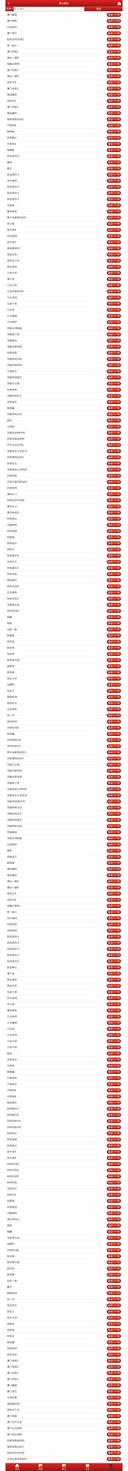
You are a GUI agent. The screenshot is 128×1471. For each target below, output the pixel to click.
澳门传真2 (63, 70)
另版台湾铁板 (63, 328)
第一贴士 (63, 45)
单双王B (63, 82)
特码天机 (63, 574)
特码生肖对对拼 (63, 500)
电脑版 (63, 150)
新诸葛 (63, 635)
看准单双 (63, 211)
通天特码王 (63, 512)
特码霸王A (63, 568)
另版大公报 (63, 383)
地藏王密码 (63, 64)
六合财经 (63, 322)
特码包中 (63, 543)
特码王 (63, 549)
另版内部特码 (63, 365)
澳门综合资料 (63, 1434)
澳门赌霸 (63, 14)
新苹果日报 (63, 660)
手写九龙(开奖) (63, 445)
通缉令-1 (63, 494)
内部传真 (63, 352)
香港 (110, 1469)
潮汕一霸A (63, 76)
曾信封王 (63, 703)
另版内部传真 (63, 346)
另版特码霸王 (63, 377)
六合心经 (63, 285)
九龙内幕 (63, 1397)
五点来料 (63, 592)
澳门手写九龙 (63, 1422)
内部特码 (63, 488)
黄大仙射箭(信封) (63, 217)
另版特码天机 (63, 359)
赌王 (63, 168)
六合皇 (63, 309)
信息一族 (63, 629)
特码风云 (63, 518)
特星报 (63, 537)
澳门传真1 (63, 51)
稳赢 (63, 617)
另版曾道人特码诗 (63, 469)
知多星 (63, 654)
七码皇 (63, 426)
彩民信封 (63, 1354)
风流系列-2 (63, 199)
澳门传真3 (63, 88)
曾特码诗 (63, 721)
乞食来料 (63, 389)
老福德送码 (63, 248)
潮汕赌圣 (63, 94)
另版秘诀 (63, 340)
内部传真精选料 (63, 438)
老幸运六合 (63, 260)
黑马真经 (63, 266)
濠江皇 (63, 279)
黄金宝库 (63, 254)
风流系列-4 (63, 174)
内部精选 (63, 475)
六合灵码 (63, 297)
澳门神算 (63, 20)
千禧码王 (63, 371)
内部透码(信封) (63, 457)
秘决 (63, 420)
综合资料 (63, 709)
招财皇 (63, 666)
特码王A (63, 1194)
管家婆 (63, 205)
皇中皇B (63, 229)
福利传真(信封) (63, 119)
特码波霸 (63, 531)
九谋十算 (63, 303)
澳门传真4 (63, 107)
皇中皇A (63, 242)
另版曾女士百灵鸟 (63, 451)
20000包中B (63, 740)
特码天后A (63, 598)
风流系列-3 (63, 186)
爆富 (63, 162)
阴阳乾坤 (63, 697)
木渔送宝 (63, 402)
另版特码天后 (63, 414)
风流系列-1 (63, 193)
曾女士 (63, 690)
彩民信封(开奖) (63, 39)
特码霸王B (63, 555)
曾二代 (63, 715)
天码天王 (63, 561)
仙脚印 (63, 684)
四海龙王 (63, 463)
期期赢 (63, 408)
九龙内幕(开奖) (63, 291)
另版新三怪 (63, 334)
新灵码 (63, 647)
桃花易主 (63, 580)
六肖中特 (63, 273)
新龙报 (63, 672)
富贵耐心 (63, 137)
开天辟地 (63, 236)
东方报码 (63, 180)
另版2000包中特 (63, 432)
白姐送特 (63, 27)
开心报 (63, 223)
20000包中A (63, 746)
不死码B (63, 125)
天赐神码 (63, 525)
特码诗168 (63, 610)
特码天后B (63, 586)
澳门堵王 (63, 33)
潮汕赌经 (63, 113)
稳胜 (63, 623)
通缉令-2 (63, 506)
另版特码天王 (63, 395)
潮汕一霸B (63, 57)
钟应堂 (63, 641)
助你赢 (63, 734)
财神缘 (63, 131)
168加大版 (63, 727)
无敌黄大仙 (63, 604)
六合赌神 (63, 316)
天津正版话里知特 (63, 482)
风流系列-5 (63, 156)
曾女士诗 (63, 678)
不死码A (63, 144)
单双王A (63, 101)
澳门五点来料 (63, 1428)
